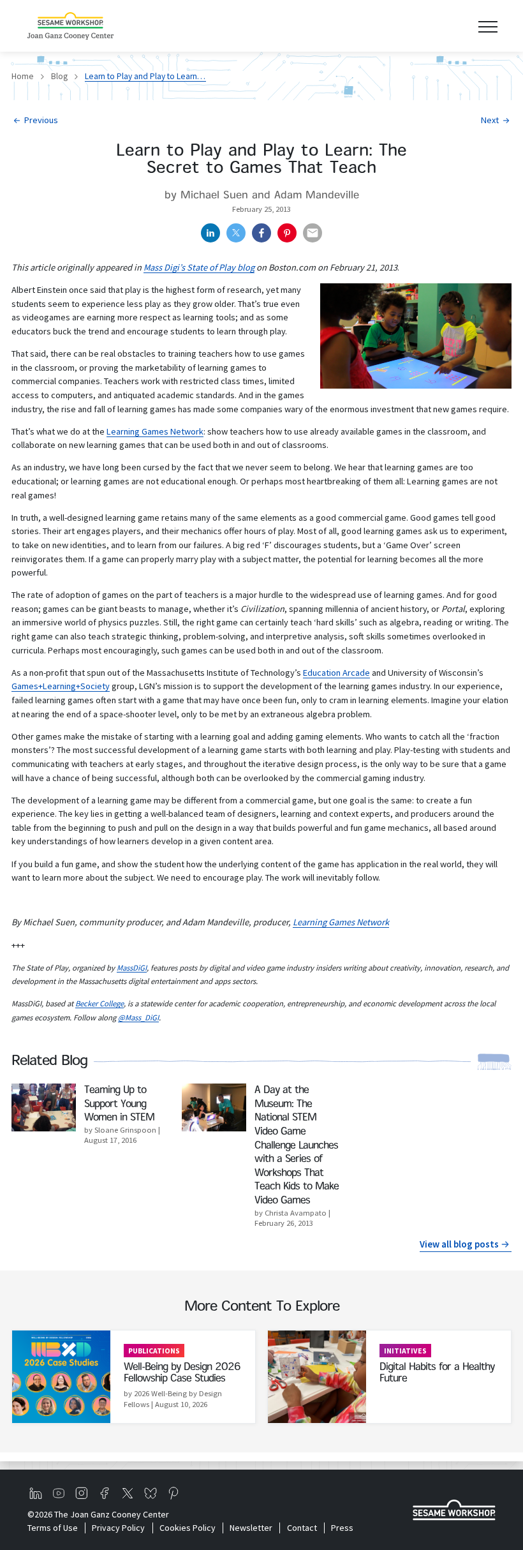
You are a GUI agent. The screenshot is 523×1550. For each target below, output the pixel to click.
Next (490, 120)
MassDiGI (132, 967)
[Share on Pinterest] (287, 232)
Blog (59, 76)
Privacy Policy (118, 1527)
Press (342, 1527)
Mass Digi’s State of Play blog (199, 267)
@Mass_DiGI (138, 1017)
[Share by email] (312, 232)
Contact (301, 1527)
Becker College (99, 1003)
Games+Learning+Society (60, 686)
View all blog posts (459, 1244)
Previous (41, 120)
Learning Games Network (155, 431)
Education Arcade (336, 672)
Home (22, 76)
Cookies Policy (187, 1527)
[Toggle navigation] (487, 25)
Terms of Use (52, 1527)
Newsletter (251, 1527)
